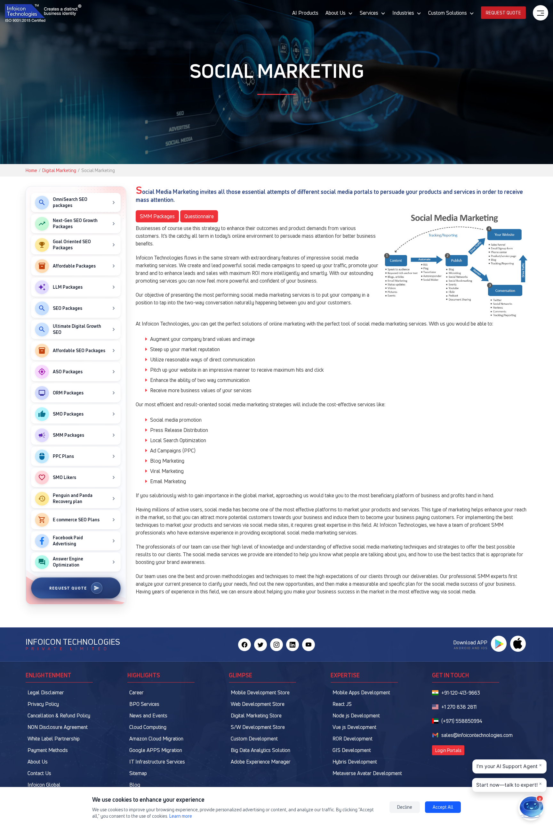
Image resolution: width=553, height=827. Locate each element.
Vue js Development (354, 727)
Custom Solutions (447, 12)
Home (31, 170)
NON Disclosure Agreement (58, 727)
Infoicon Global (44, 784)
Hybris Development (355, 761)
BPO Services (144, 703)
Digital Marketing (59, 170)
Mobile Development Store (260, 692)
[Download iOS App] (518, 644)
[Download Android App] (499, 644)
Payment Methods (48, 750)
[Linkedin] (292, 644)
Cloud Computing (147, 727)
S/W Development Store (258, 727)
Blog (134, 784)
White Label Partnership (54, 738)
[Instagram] (276, 644)
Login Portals (448, 750)
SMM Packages (157, 216)
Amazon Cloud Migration (156, 738)
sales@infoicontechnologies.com (477, 735)
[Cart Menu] (540, 13)
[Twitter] (260, 644)
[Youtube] (308, 644)
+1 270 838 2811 (459, 706)
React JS (342, 703)
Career (136, 692)
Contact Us (39, 773)
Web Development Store (258, 703)
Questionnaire (199, 216)
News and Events (148, 715)
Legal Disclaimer (46, 692)
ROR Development (353, 738)
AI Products (305, 12)
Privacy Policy (43, 703)
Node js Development (356, 715)
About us (335, 12)
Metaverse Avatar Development (367, 773)
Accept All (443, 807)
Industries (403, 12)
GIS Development (352, 750)
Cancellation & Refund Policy (59, 715)
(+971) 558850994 (461, 720)
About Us (38, 761)
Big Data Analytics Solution (260, 750)
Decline (404, 807)
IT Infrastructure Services (157, 761)
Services (369, 12)
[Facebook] (244, 644)
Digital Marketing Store (256, 715)
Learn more (180, 816)
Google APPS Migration (155, 750)
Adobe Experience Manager (261, 761)
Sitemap (138, 773)
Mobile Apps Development (361, 692)
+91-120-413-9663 (460, 692)
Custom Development (254, 738)
